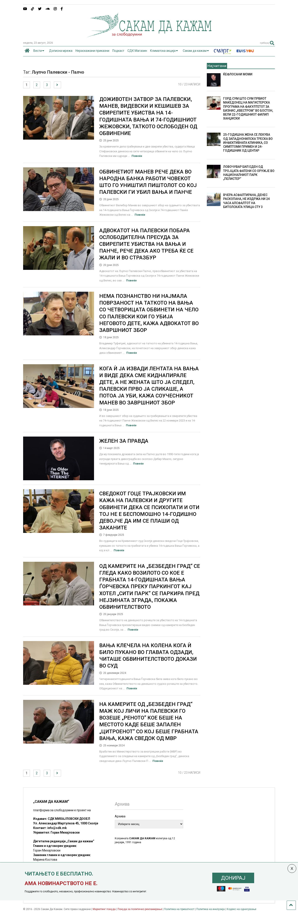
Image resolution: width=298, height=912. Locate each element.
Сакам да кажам (195, 50)
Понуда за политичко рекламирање (140, 909)
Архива (120, 816)
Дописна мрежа (60, 50)
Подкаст (118, 50)
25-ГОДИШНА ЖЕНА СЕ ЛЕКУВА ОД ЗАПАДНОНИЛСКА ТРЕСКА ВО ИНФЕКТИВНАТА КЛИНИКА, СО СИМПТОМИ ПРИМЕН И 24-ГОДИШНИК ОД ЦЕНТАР (248, 142)
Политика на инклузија (210, 909)
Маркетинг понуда (104, 909)
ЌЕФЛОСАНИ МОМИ (237, 74)
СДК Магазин (137, 50)
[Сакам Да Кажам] (149, 36)
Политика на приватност (179, 909)
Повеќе (137, 156)
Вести (37, 50)
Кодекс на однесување (241, 909)
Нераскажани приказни (92, 50)
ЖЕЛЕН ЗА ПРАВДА (123, 441)
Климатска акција (163, 50)
